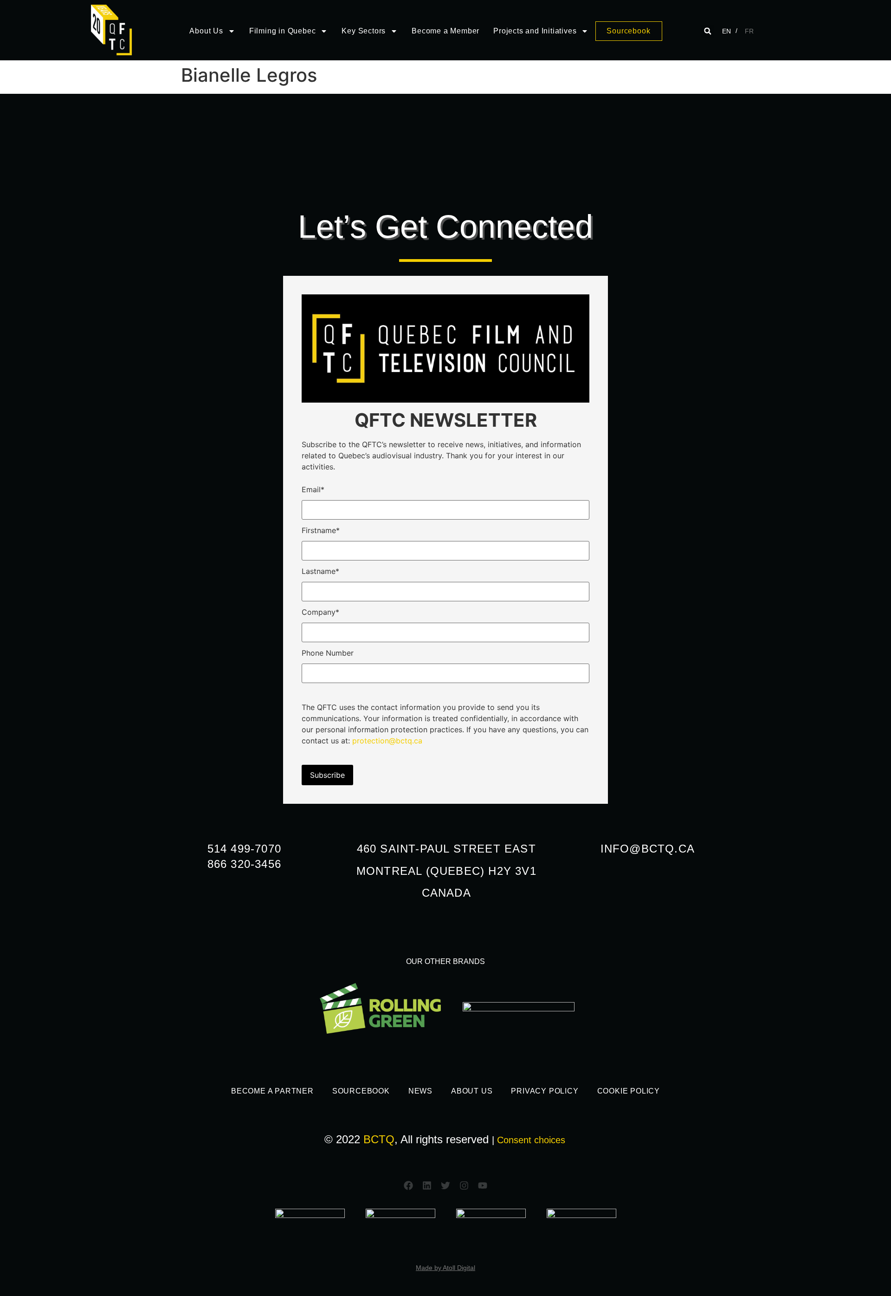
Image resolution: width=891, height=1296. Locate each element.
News (420, 1091)
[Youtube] (482, 1185)
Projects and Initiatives (534, 31)
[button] (707, 31)
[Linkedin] (427, 1185)
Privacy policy (544, 1091)
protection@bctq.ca (387, 740)
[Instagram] (464, 1185)
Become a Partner (272, 1091)
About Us (206, 31)
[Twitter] (445, 1185)
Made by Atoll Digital (445, 1267)
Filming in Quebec (282, 31)
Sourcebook (361, 1091)
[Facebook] (408, 1185)
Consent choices (531, 1140)
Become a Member (445, 31)
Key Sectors (364, 31)
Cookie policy (628, 1091)
